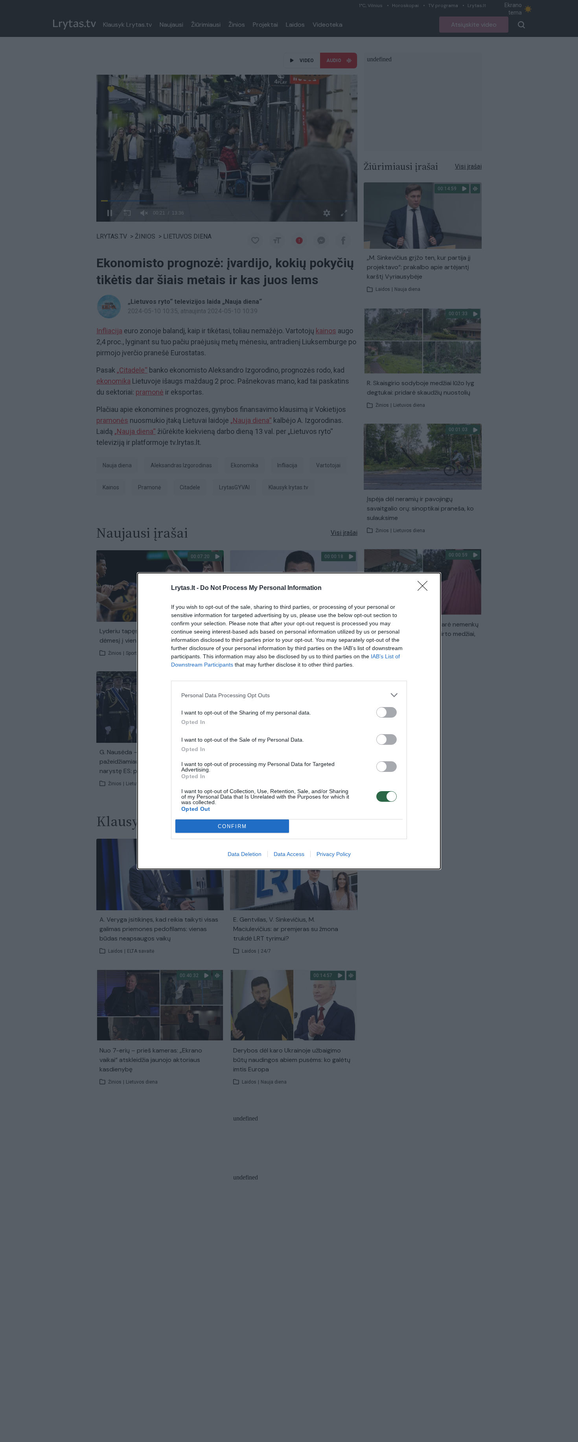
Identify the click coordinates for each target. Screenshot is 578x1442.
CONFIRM (232, 826)
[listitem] (289, 695)
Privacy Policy (334, 854)
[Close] (425, 588)
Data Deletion (244, 854)
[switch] (386, 712)
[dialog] (289, 721)
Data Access (289, 854)
